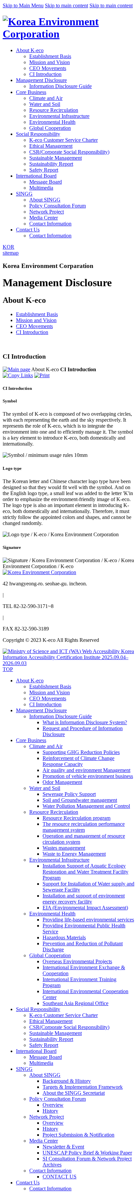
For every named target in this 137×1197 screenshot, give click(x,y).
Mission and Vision (49, 62)
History (50, 1111)
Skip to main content (66, 5)
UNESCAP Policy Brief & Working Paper (87, 1152)
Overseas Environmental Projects (77, 961)
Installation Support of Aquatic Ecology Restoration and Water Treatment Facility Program (85, 872)
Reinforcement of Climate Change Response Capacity (78, 761)
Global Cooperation (50, 128)
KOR (8, 247)
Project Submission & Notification (78, 1135)
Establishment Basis (50, 56)
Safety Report (43, 170)
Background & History (67, 1081)
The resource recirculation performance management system (84, 827)
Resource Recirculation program (76, 818)
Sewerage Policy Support (69, 794)
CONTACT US (59, 1176)
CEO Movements (47, 68)
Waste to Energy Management (74, 854)
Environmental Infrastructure (59, 116)
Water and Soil (44, 104)
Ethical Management (50, 146)
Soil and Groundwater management (80, 800)
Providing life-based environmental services (88, 919)
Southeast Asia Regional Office (75, 1003)
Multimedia (41, 188)
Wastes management (64, 848)
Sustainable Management (55, 158)
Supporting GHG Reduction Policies (81, 752)
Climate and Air (46, 98)
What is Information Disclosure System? (85, 722)
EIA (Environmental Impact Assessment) (85, 907)
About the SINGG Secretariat (74, 1093)
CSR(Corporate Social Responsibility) (69, 152)
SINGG (24, 194)
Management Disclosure (41, 80)
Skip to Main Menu (23, 5)
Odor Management (62, 782)
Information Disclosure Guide (60, 86)
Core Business (31, 92)
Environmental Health (52, 122)
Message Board (45, 182)
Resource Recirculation (53, 110)
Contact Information (50, 223)
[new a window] (68, 663)
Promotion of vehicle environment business (88, 776)
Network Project (46, 211)
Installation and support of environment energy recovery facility (84, 898)
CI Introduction (45, 74)
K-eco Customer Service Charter (63, 140)
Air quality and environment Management (86, 770)
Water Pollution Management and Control (86, 806)
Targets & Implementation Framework (83, 1087)
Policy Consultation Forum (57, 206)
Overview (53, 1105)
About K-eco (30, 50)
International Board (36, 176)
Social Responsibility (38, 134)
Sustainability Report (51, 164)
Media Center (43, 217)
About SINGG (45, 200)
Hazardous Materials (64, 937)
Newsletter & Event (63, 1147)
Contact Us (28, 229)
